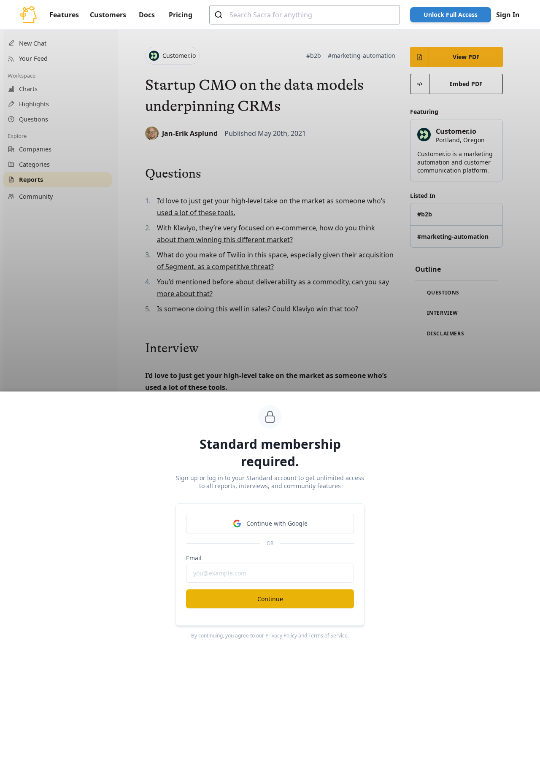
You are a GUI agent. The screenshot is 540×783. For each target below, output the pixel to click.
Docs (147, 14)
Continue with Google (277, 523)
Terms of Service (328, 635)
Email (194, 558)
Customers (108, 14)
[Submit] (220, 14)
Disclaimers (444, 333)
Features (64, 14)
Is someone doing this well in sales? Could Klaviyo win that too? (257, 308)
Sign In (508, 14)
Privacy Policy (281, 635)
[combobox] (304, 14)
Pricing (180, 14)
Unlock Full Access (451, 15)
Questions (442, 292)
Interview (441, 313)
